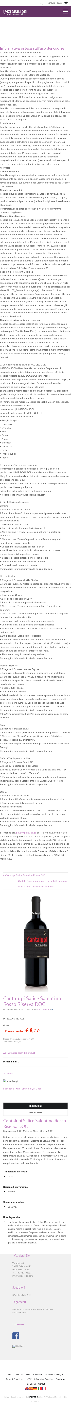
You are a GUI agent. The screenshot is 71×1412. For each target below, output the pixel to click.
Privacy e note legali (54, 1375)
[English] (27, 1388)
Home (10, 1375)
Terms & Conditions (14, 1379)
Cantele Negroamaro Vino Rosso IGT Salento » (43, 881)
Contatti (41, 1384)
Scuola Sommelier (34, 1375)
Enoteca (19, 1375)
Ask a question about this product (19, 1053)
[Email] (51, 1009)
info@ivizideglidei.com (22, 1276)
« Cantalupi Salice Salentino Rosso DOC (24, 875)
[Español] (31, 1388)
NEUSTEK (33, 1397)
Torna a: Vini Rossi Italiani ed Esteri (35, 886)
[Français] (44, 1388)
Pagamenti (31, 1384)
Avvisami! (8, 1073)
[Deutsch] (35, 1388)
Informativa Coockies (43, 1379)
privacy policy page (26, 832)
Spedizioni (60, 1379)
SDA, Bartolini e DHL (21, 1295)
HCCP (29, 1379)
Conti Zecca (43, 1009)
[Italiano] (40, 1388)
